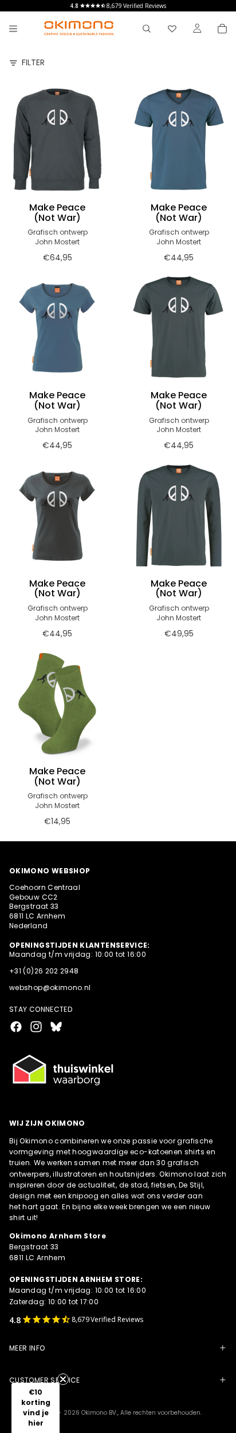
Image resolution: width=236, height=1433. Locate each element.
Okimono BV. (99, 1412)
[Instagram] (36, 1026)
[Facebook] (16, 1026)
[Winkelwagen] (222, 28)
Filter (33, 62)
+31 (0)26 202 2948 (43, 971)
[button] (35, 1408)
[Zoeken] (146, 28)
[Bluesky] (56, 1026)
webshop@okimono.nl (50, 987)
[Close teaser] (63, 1379)
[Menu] (13, 28)
